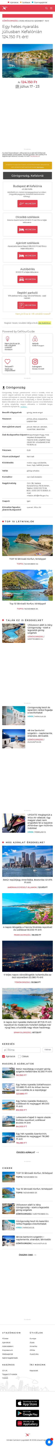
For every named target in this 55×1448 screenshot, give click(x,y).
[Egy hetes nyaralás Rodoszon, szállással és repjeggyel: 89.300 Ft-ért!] (8, 1109)
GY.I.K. (5, 1370)
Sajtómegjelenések (10, 1358)
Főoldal (5, 1338)
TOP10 (20, 564)
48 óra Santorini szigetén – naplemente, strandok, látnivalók (40, 733)
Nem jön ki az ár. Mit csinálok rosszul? (33, 314)
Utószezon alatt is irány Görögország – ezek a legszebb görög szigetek (40, 629)
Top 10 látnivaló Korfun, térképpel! (27, 603)
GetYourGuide (26, 331)
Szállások (26, 2)
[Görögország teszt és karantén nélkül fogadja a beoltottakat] (13, 724)
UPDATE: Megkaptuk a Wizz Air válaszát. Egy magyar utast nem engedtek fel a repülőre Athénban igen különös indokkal (40, 821)
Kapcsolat (34, 1370)
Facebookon (34, 156)
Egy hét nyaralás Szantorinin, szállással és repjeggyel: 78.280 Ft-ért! (32, 1136)
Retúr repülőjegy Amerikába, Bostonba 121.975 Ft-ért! (27, 881)
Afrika (32, 1350)
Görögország (36, 637)
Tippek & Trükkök (9, 1374)
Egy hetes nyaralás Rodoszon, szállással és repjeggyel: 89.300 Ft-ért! (32, 1104)
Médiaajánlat (7, 1354)
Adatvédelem (7, 1346)
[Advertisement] (27, 120)
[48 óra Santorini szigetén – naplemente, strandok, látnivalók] (13, 747)
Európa (33, 1338)
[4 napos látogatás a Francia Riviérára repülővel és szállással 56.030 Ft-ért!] (27, 923)
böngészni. (40, 167)
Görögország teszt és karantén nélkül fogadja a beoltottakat (40, 710)
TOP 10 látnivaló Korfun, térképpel (27, 559)
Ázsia (32, 1342)
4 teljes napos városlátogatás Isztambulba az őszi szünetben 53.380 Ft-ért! (27, 976)
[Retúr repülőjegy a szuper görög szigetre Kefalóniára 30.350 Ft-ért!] (8, 1077)
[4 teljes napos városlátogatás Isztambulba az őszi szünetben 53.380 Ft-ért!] (27, 971)
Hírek (31, 716)
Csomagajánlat (40, 2)
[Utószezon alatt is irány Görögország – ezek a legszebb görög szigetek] (13, 642)
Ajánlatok (14, 2)
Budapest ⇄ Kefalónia (27, 186)
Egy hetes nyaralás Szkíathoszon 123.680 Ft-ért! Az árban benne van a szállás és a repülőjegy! (33, 1087)
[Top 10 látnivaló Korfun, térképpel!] (27, 600)
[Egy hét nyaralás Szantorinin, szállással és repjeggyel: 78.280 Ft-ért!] (8, 1142)
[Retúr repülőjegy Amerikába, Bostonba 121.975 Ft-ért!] (27, 876)
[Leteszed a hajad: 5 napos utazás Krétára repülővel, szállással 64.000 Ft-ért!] (8, 1125)
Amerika (33, 1346)
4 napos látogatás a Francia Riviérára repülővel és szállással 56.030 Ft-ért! (27, 928)
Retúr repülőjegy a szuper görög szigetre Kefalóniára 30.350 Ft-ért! (34, 1070)
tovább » (24, 407)
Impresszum (7, 1350)
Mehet (48, 1049)
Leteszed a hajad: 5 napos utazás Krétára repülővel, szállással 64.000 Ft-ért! (33, 1120)
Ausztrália (34, 1354)
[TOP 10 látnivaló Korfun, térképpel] (27, 555)
